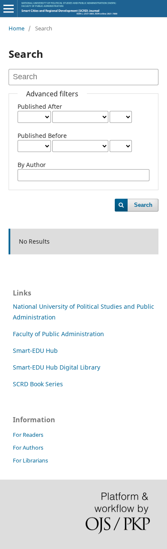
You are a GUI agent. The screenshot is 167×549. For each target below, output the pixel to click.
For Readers (28, 435)
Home (16, 28)
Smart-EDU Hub (35, 350)
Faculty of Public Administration (58, 334)
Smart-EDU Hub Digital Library (56, 367)
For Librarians (30, 460)
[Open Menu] (8, 8)
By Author (32, 165)
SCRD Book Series (38, 384)
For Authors (28, 447)
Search (143, 205)
